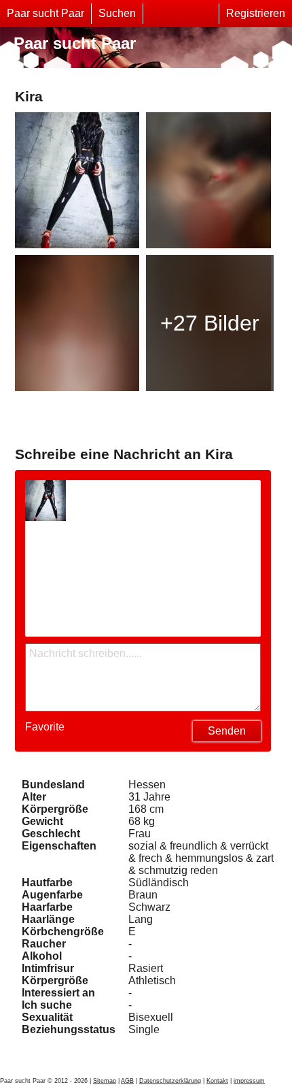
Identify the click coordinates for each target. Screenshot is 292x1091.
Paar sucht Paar (45, 13)
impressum (249, 1080)
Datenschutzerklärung (170, 1080)
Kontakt (217, 1080)
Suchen (117, 13)
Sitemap (104, 1080)
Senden (227, 731)
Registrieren (255, 13)
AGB (127, 1080)
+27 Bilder (209, 323)
